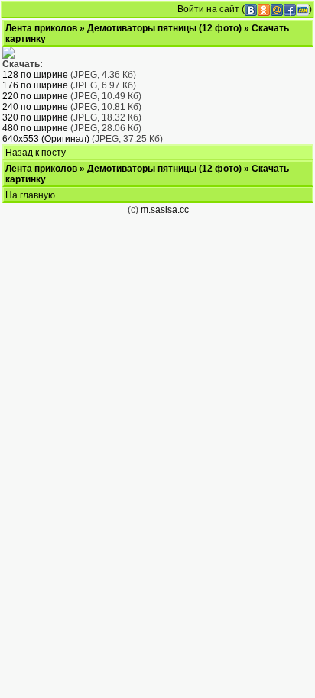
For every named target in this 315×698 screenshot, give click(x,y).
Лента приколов (41, 28)
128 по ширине (35, 74)
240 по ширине (35, 106)
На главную (30, 195)
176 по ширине (35, 85)
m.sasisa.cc (165, 209)
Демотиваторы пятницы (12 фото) (164, 28)
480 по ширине (35, 128)
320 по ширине (35, 117)
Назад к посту (35, 152)
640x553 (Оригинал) (45, 138)
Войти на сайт (208, 9)
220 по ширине (35, 96)
